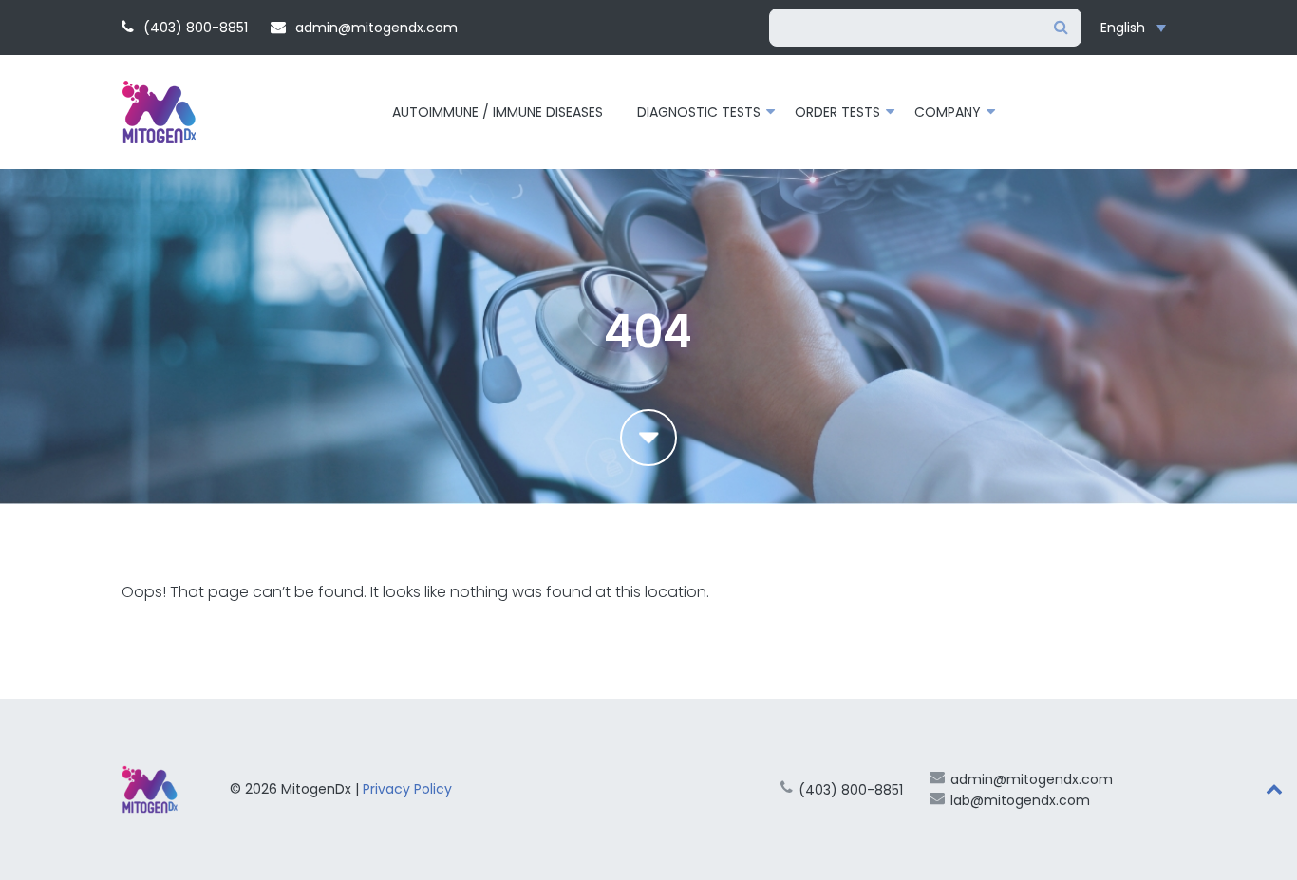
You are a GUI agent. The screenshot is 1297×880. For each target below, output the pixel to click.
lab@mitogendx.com (1020, 800)
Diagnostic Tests (699, 112)
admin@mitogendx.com (374, 27)
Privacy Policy (407, 788)
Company (947, 112)
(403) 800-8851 (194, 27)
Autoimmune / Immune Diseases (497, 112)
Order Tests (837, 112)
